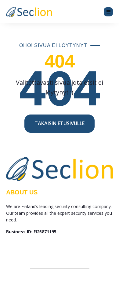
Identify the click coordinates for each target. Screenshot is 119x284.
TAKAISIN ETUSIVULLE (59, 123)
